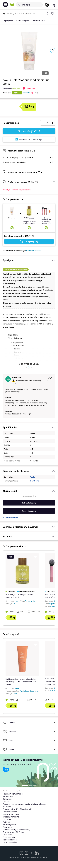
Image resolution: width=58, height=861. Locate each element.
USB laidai (7, 819)
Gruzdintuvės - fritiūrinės (13, 832)
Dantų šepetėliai (10, 842)
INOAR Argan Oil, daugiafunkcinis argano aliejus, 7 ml (29, 222)
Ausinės (6, 822)
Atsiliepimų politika (10, 517)
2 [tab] (30, 785)
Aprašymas (8, 21)
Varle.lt (17, 92)
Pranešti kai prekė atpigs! (31, 139)
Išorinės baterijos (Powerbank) (16, 829)
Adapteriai (7, 827)
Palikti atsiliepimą (29, 503)
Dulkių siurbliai (9, 837)
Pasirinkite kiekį (11, 122)
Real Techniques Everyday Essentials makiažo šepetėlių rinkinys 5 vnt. (46, 223)
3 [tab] (34, 785)
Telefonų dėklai (9, 824)
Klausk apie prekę (23, 21)
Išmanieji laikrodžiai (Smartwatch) (17, 809)
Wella (32, 477)
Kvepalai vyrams (10, 811)
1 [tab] (25, 785)
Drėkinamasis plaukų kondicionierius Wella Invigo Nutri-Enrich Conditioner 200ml (21, 682)
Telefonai (7, 806)
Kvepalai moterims (11, 816)
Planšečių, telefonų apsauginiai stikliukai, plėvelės (25, 804)
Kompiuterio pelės (11, 814)
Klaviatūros (8, 799)
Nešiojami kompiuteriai (13, 794)
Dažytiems (34, 481)
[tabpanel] (29, 770)
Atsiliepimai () (39, 21)
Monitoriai (7, 834)
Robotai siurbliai (10, 839)
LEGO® (6, 801)
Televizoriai (8, 796)
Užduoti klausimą (29, 511)
